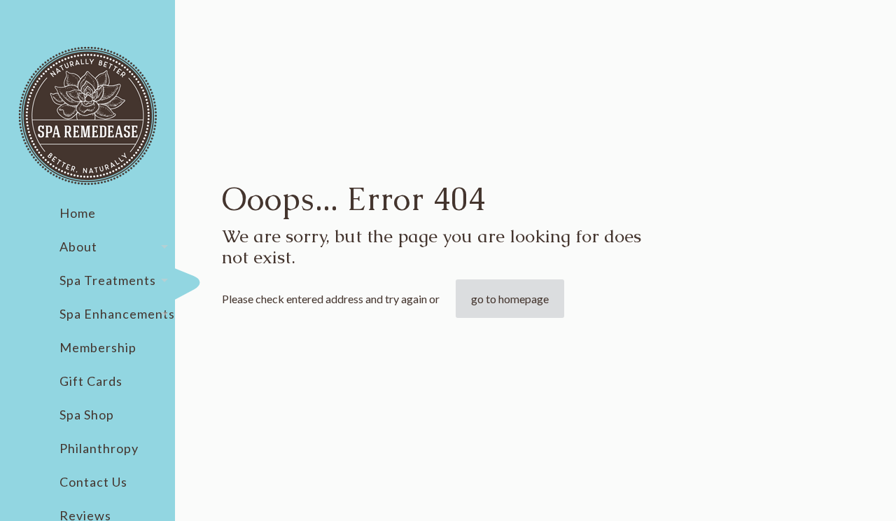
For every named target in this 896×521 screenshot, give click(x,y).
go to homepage (510, 298)
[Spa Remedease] (87, 115)
